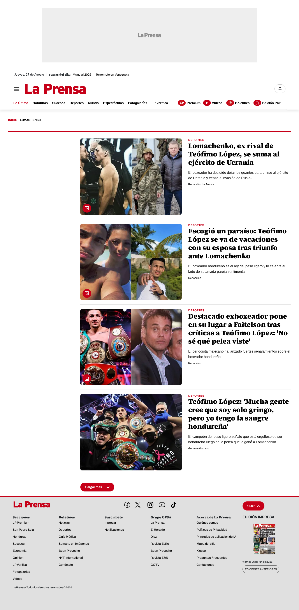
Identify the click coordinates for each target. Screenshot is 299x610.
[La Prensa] (33, 504)
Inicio (12, 120)
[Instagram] (149, 504)
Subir (251, 506)
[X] (138, 504)
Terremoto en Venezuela (112, 74)
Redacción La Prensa (201, 184)
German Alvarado (198, 448)
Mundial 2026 (82, 74)
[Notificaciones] (279, 88)
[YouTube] (161, 504)
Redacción (194, 278)
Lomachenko (30, 120)
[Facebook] (126, 504)
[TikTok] (172, 504)
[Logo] (44, 89)
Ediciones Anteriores (261, 569)
